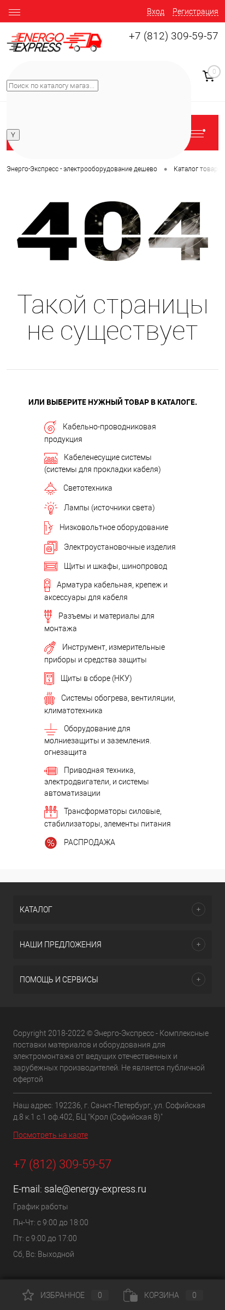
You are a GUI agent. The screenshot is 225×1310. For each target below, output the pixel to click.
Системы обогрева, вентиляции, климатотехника (109, 703)
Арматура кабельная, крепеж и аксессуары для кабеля (106, 590)
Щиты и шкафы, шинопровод (115, 566)
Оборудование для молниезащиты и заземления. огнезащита (97, 740)
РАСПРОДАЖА (89, 842)
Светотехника (87, 487)
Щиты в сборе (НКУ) (96, 677)
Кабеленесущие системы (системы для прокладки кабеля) (102, 463)
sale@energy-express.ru (95, 1189)
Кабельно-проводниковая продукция (100, 433)
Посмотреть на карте (50, 1135)
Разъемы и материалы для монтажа (99, 621)
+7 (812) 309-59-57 (173, 36)
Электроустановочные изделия (120, 546)
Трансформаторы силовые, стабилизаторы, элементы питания (107, 817)
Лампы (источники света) (109, 507)
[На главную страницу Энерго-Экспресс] (54, 42)
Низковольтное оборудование (114, 526)
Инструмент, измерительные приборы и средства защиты (104, 652)
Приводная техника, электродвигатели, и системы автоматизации (96, 781)
